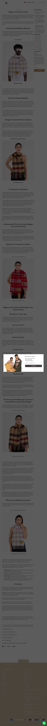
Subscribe (33, 365)
